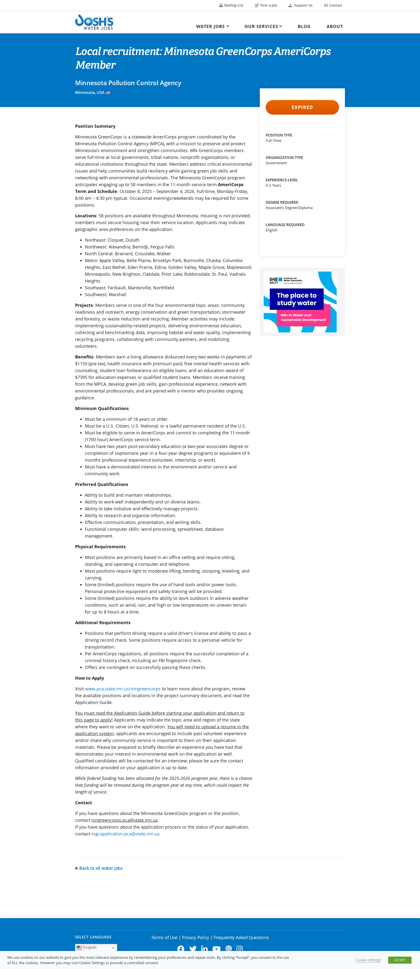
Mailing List (233, 5)
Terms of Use (164, 937)
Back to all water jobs (100, 868)
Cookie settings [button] (368, 959)
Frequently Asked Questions (241, 937)
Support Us (303, 5)
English (89, 947)
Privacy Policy (195, 937)
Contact (335, 5)
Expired (302, 107)
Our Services (261, 26)
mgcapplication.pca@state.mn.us (125, 834)
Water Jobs (210, 26)
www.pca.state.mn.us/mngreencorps (123, 689)
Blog (304, 26)
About (335, 26)
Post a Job (268, 5)
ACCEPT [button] (399, 960)
